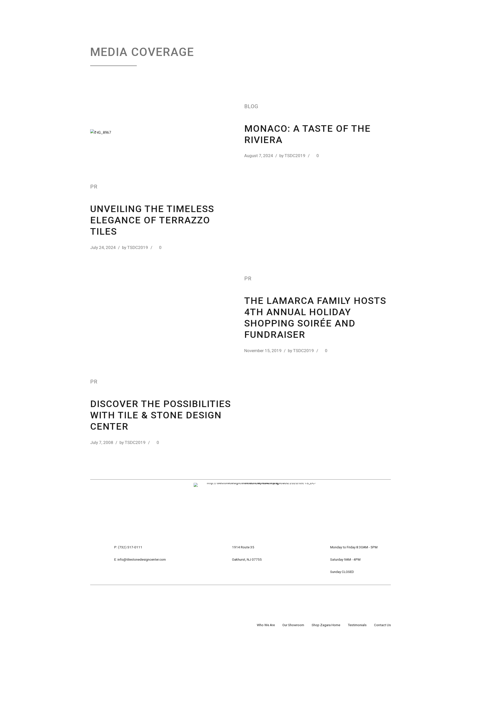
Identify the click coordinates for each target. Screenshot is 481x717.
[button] (103, 132)
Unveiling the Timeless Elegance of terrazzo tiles (152, 220)
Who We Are (266, 625)
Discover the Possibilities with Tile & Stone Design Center (160, 415)
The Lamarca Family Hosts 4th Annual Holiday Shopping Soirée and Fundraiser (315, 317)
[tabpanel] (163, 132)
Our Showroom (293, 625)
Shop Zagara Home (326, 625)
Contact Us (382, 625)
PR (93, 187)
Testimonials (357, 625)
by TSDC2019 (292, 155)
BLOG (251, 106)
